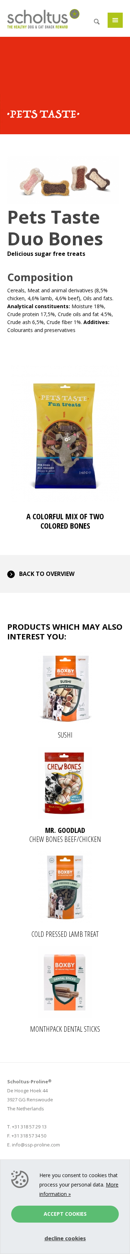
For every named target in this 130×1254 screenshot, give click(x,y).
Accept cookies (65, 1213)
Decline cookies (65, 1238)
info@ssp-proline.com (36, 1144)
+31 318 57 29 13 (29, 1126)
